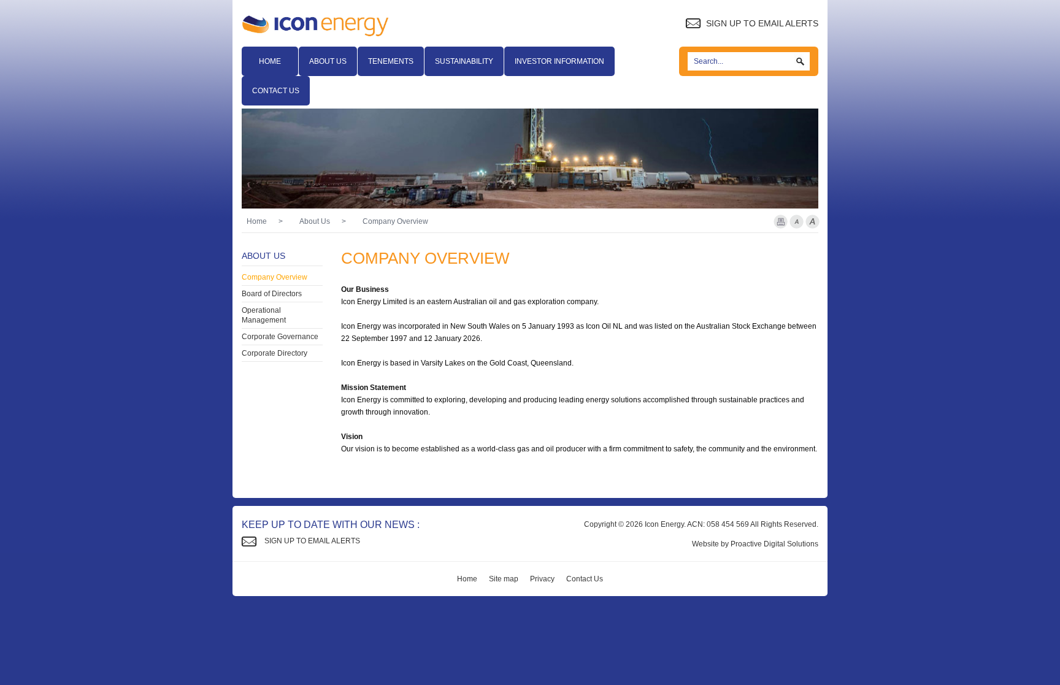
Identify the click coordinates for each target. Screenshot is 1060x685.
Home (270, 61)
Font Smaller (796, 222)
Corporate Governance (280, 336)
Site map (503, 579)
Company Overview (274, 277)
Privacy (542, 579)
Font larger (812, 222)
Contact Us (275, 90)
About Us (328, 61)
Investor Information (559, 61)
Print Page (781, 222)
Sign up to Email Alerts (761, 23)
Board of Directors (272, 293)
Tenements (390, 61)
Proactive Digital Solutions (774, 544)
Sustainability (464, 61)
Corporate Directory (274, 353)
